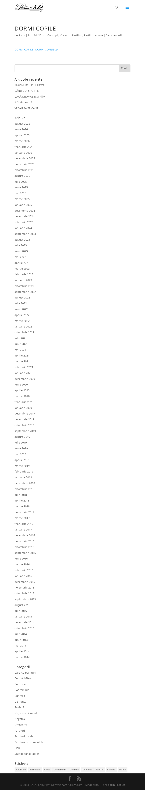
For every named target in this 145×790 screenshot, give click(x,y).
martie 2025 (22, 199)
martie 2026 (22, 141)
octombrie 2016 (24, 547)
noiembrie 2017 (24, 512)
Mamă (122, 769)
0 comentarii (114, 35)
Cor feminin (22, 690)
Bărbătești (34, 769)
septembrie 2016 (25, 553)
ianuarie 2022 (23, 326)
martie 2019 (22, 466)
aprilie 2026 (22, 135)
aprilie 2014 (22, 651)
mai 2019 (20, 454)
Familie (99, 769)
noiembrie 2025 (24, 164)
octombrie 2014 (24, 628)
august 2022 (22, 297)
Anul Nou (21, 769)
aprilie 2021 (22, 355)
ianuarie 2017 (23, 529)
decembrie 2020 (25, 379)
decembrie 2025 (25, 158)
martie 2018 (22, 506)
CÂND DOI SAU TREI (27, 90)
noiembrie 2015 (24, 587)
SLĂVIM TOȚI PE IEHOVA (29, 85)
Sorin (22, 35)
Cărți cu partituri (25, 672)
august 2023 (22, 239)
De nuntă (20, 701)
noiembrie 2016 (24, 541)
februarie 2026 (24, 147)
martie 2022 (22, 321)
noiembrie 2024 (24, 216)
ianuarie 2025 (23, 205)
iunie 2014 (21, 640)
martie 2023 (22, 268)
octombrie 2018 (24, 489)
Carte (47, 769)
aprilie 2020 (22, 390)
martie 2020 (22, 396)
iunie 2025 (21, 187)
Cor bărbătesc (23, 678)
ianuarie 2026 (23, 152)
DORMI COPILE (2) (46, 49)
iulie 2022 (21, 303)
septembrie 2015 (25, 599)
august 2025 (22, 176)
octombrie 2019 (24, 425)
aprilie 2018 (22, 500)
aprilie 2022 (22, 315)
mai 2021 (20, 350)
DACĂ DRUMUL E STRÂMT (31, 96)
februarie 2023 (24, 274)
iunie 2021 (21, 344)
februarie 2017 (24, 524)
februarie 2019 (24, 471)
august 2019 (22, 437)
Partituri (77, 35)
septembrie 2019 (25, 431)
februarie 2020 (24, 402)
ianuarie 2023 (23, 280)
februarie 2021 (24, 367)
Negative (20, 719)
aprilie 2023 (22, 263)
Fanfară (19, 707)
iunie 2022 (21, 309)
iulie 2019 (21, 442)
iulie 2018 (21, 495)
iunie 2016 (21, 558)
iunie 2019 (21, 448)
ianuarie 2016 (23, 576)
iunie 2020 (21, 384)
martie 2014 (22, 657)
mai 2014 (20, 645)
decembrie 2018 (25, 483)
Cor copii (53, 35)
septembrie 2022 (25, 292)
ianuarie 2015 (23, 616)
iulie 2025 (21, 181)
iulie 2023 (21, 245)
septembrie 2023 (25, 234)
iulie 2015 (21, 611)
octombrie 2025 (24, 170)
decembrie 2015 (25, 582)
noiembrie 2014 (24, 622)
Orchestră (21, 725)
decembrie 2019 (25, 413)
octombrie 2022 (24, 286)
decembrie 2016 (25, 535)
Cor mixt (65, 35)
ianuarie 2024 (23, 228)
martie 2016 (22, 564)
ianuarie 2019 (23, 477)
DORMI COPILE (24, 49)
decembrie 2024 (25, 210)
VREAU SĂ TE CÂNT (26, 108)
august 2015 (22, 605)
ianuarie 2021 (23, 373)
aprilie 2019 (22, 460)
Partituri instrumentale (29, 742)
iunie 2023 (21, 251)
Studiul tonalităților (27, 754)
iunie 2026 (21, 129)
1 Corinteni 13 (23, 102)
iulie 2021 (21, 338)
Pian (17, 748)
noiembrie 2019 (24, 419)
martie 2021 (22, 361)
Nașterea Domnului (27, 713)
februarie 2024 (24, 222)
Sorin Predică (116, 785)
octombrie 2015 (24, 593)
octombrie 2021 (24, 332)
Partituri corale (93, 35)
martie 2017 (22, 518)
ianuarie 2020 (23, 408)
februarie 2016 (24, 570)
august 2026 (22, 123)
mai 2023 (20, 257)
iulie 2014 (21, 634)
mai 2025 (20, 193)
